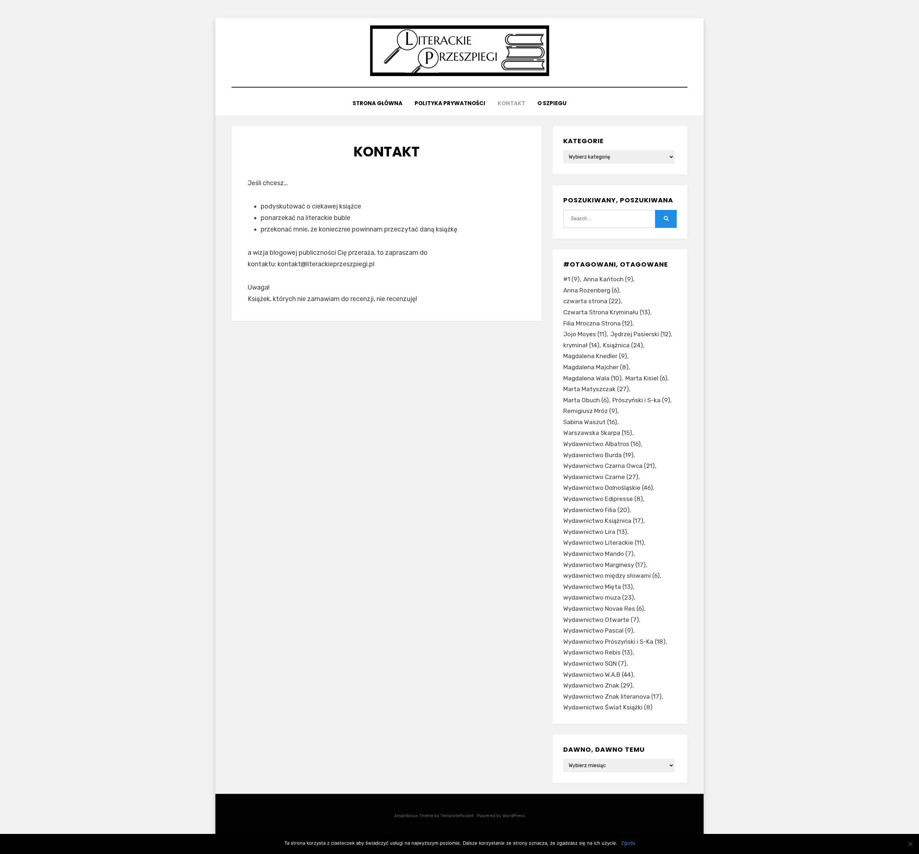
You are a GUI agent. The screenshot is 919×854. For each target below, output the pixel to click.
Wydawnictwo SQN (594, 663)
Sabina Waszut (590, 422)
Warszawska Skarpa (597, 432)
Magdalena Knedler (595, 356)
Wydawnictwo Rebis (598, 652)
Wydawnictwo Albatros (602, 443)
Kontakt (511, 103)
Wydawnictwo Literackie (603, 542)
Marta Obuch (586, 400)
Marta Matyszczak (596, 389)
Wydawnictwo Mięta (598, 586)
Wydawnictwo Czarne (600, 476)
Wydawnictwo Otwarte (601, 619)
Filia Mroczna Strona (598, 323)
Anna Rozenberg (591, 290)
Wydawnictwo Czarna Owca (609, 465)
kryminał (581, 345)
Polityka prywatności (450, 103)
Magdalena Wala (592, 378)
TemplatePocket (457, 815)
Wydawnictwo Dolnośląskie (608, 487)
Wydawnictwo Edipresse (603, 498)
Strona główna (377, 103)
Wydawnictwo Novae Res (603, 608)
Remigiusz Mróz (590, 410)
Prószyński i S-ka (641, 400)
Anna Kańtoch (608, 279)
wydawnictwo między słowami (611, 575)
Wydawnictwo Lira (595, 531)
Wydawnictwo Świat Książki (608, 707)
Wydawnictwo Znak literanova (612, 696)
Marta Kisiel (646, 378)
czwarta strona (592, 301)
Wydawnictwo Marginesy (604, 564)
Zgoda (628, 843)
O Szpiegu (551, 103)
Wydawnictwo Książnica (603, 520)
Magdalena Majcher (596, 367)
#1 (571, 279)
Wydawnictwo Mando (598, 553)
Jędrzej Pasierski (640, 334)
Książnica (623, 345)
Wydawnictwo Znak (598, 685)
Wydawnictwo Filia (596, 509)
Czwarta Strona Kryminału (606, 312)
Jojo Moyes (585, 334)
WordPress (514, 815)
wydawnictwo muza (598, 597)
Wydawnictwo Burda (598, 455)
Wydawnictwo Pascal (598, 630)
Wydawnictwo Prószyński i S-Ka (614, 641)
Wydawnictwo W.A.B (598, 674)
